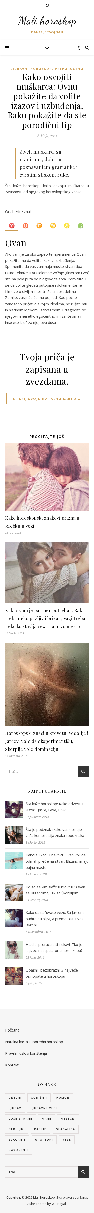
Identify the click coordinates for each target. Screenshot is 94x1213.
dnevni (15, 1097)
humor (62, 1097)
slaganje (17, 1139)
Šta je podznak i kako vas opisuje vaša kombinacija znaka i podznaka (55, 832)
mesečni (68, 1118)
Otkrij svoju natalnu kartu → (47, 398)
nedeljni (17, 1129)
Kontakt (12, 1064)
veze (66, 1139)
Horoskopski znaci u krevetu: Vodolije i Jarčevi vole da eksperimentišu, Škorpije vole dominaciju (47, 741)
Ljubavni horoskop (31, 69)
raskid (40, 1129)
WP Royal (59, 1203)
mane (46, 1118)
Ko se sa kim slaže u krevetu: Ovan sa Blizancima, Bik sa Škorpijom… (55, 890)
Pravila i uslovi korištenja (26, 1053)
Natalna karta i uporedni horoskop (34, 1041)
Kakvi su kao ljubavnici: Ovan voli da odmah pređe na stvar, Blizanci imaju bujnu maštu (57, 861)
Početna (12, 1030)
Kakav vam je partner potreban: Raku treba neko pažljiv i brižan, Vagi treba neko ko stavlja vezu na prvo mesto (45, 618)
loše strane (20, 1118)
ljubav (15, 1108)
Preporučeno (69, 69)
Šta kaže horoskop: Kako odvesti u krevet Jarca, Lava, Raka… (55, 806)
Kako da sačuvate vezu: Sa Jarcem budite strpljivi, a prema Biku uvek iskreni (55, 918)
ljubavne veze (44, 1108)
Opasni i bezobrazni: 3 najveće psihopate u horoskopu (52, 973)
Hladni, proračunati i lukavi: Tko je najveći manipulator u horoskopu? (54, 947)
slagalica (65, 1129)
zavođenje (19, 1150)
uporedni (44, 1139)
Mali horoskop (47, 20)
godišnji (39, 1097)
